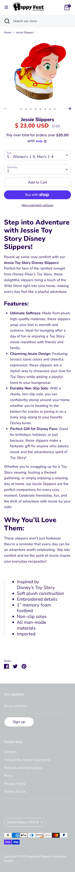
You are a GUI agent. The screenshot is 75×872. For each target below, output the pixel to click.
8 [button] (54, 109)
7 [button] (50, 109)
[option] (37, 71)
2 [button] (26, 109)
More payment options (37, 205)
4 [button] (35, 109)
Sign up (19, 721)
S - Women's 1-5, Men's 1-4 (30, 156)
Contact (10, 751)
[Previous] (5, 108)
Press (8, 775)
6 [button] (45, 109)
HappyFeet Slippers (38, 856)
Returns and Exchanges (23, 767)
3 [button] (30, 109)
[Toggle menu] (6, 7)
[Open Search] (6, 21)
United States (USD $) (23, 822)
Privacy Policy (15, 783)
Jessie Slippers (25, 32)
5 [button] (40, 109)
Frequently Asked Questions (27, 759)
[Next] (69, 108)
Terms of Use (15, 791)
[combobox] (41, 21)
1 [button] (21, 109)
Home (7, 32)
